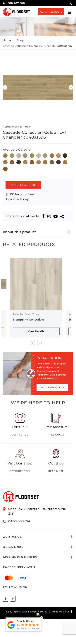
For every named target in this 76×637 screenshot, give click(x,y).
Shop (20, 40)
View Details (36, 331)
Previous (5, 87)
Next (70, 87)
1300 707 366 (16, 3)
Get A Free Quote (51, 11)
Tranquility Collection (28, 319)
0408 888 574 (19, 521)
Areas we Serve (60, 611)
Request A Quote (23, 184)
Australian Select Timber (17, 126)
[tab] (38, 232)
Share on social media (23, 216)
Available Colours (16, 149)
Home (7, 40)
